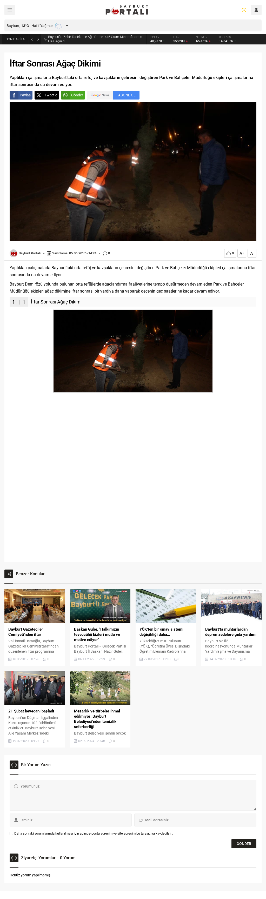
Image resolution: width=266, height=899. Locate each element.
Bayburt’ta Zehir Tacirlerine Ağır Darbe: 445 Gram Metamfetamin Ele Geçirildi (95, 39)
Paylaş (25, 95)
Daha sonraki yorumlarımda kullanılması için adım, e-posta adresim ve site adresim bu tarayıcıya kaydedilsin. (93, 833)
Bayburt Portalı (30, 253)
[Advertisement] (133, 442)
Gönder (77, 95)
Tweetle (51, 95)
